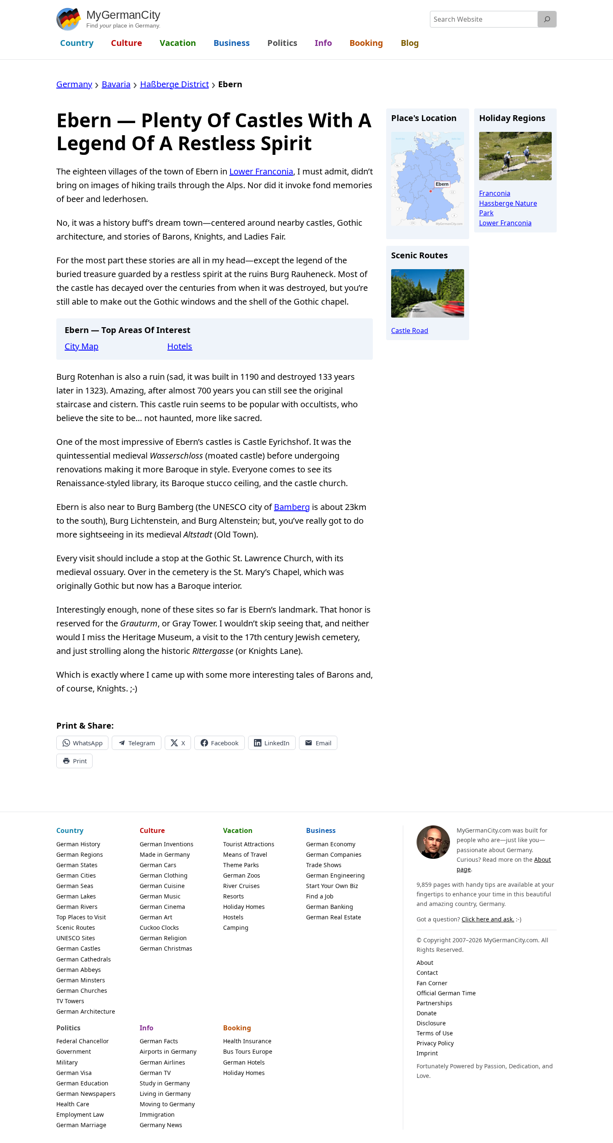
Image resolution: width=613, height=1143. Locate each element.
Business (321, 830)
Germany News (161, 1125)
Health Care (72, 1104)
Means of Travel (245, 854)
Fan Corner (432, 983)
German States (77, 865)
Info (146, 1027)
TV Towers (70, 1001)
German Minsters (80, 980)
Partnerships (434, 1003)
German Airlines (162, 1062)
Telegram (141, 743)
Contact (427, 972)
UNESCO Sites (75, 938)
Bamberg (292, 506)
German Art (156, 917)
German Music (160, 896)
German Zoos (241, 875)
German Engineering (335, 875)
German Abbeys (78, 970)
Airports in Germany (168, 1051)
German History (78, 844)
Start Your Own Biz (332, 886)
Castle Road (409, 330)
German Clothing (164, 875)
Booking (237, 1027)
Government (73, 1051)
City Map (81, 346)
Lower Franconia (261, 171)
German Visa (74, 1073)
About (425, 962)
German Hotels (244, 1062)
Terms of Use (435, 1033)
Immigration (157, 1114)
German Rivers (77, 907)
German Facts (159, 1041)
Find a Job (320, 896)
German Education (82, 1083)
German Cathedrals (83, 959)
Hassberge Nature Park (508, 208)
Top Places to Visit (81, 917)
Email (324, 743)
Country (69, 830)
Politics (68, 1027)
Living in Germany (165, 1094)
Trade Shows (324, 865)
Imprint (427, 1053)
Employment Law (80, 1114)
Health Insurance (247, 1041)
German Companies (334, 854)
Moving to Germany (167, 1104)
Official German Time (446, 993)
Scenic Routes (75, 927)
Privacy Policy (435, 1043)
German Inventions (166, 844)
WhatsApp (88, 743)
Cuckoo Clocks (159, 927)
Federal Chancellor (82, 1041)
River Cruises (241, 886)
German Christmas (166, 948)
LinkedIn (276, 743)
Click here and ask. (488, 919)
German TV (155, 1073)
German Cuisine (162, 886)
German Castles (78, 948)
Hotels (179, 346)
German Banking (329, 907)
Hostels (233, 917)
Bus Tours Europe (247, 1051)
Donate (427, 1013)
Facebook (225, 743)
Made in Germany (165, 854)
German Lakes (76, 896)
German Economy (330, 844)
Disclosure (431, 1023)
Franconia (494, 193)
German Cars (158, 865)
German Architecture (85, 1011)
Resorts (233, 896)
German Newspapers (86, 1094)
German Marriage (81, 1125)
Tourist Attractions (248, 844)
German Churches (81, 990)
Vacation (238, 830)
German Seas (74, 886)
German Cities (76, 875)
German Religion (163, 938)
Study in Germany (165, 1083)
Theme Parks (241, 865)
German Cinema (162, 907)
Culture (152, 830)
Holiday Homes (244, 907)
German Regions (79, 854)
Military (67, 1062)
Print (80, 761)
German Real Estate (333, 917)
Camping (236, 927)
